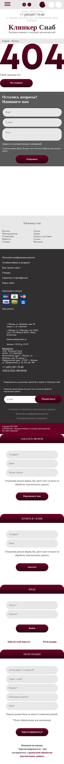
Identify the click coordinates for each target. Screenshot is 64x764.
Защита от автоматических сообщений (22, 144)
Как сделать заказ (11, 267)
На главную (16, 83)
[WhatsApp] (4, 375)
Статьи (36, 239)
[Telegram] (18, 375)
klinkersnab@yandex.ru (17, 339)
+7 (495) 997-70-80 (13, 367)
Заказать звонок (29, 4)
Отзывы (6, 242)
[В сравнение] (20, 4)
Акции (36, 233)
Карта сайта (8, 283)
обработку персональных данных (32, 484)
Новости (6, 239)
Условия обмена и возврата (16, 262)
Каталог (6, 231)
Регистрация (50, 641)
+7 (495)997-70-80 (32, 14)
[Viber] (11, 375)
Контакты (38, 242)
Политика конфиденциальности (18, 257)
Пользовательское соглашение (32, 418)
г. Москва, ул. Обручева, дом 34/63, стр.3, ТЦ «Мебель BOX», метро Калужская (23, 332)
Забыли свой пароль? (19, 641)
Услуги (36, 231)
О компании (8, 236)
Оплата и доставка (42, 236)
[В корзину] (42, 5)
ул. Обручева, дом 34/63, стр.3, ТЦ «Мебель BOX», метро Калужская (32, 19)
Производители (9, 233)
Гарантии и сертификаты (15, 278)
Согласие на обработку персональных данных (32, 409)
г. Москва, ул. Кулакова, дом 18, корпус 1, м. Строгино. (21, 325)
